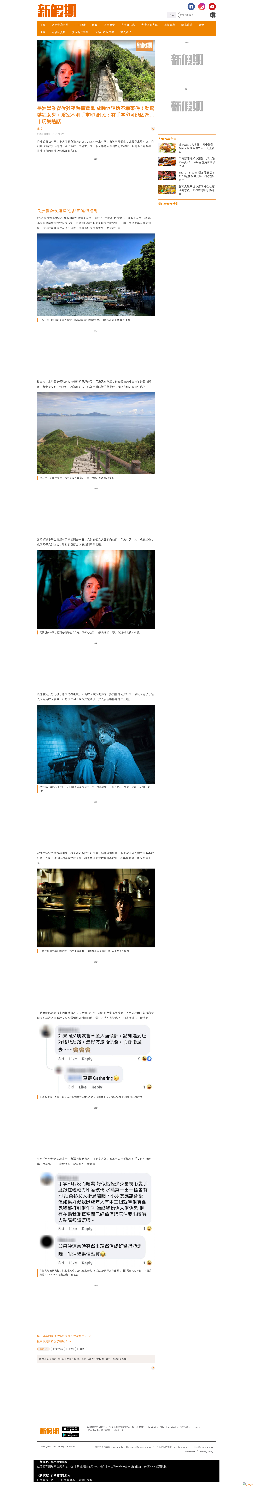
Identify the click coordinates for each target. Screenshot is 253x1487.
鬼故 (82, 1349)
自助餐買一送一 (47, 1479)
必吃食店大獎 (60, 24)
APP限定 (80, 24)
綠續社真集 (59, 32)
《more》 (198, 1427)
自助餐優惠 (68, 1479)
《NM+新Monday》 (168, 1427)
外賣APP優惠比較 (155, 1466)
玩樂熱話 (58, 1349)
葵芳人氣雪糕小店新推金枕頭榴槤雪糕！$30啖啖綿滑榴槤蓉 (197, 190)
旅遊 (201, 24)
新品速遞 (186, 24)
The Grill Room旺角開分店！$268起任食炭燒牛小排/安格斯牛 (197, 176)
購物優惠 (169, 24)
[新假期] (81, 10)
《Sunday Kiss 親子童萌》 (99, 1430)
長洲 (71, 1349)
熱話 (39, 128)
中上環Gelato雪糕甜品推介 (125, 1466)
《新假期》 (140, 1427)
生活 (43, 32)
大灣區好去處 (149, 24)
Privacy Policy (206, 1451)
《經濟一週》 (119, 1430)
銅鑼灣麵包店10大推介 (91, 1466)
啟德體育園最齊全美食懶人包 (55, 1466)
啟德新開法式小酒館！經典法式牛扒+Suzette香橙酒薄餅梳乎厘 (197, 162)
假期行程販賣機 (104, 32)
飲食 (95, 24)
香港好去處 (128, 24)
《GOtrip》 (152, 1427)
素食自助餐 (86, 1479)
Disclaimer (190, 1451)
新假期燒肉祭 (80, 32)
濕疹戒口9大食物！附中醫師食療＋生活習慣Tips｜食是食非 (197, 148)
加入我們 (125, 32)
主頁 (43, 24)
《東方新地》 (185, 1427)
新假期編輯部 (43, 134)
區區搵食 (109, 24)
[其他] (153, 130)
